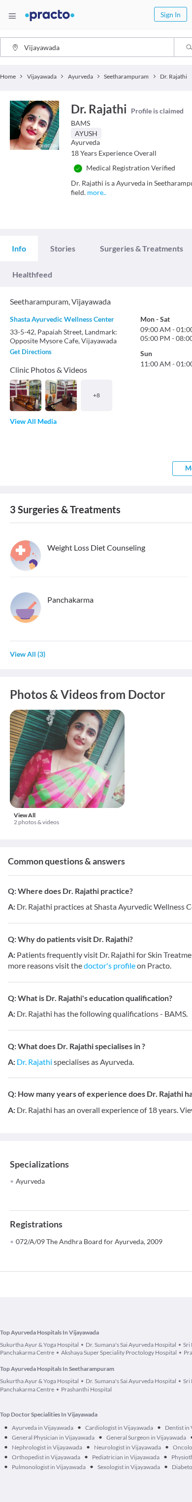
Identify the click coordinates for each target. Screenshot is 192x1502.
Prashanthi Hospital (86, 1389)
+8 (96, 395)
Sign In (170, 14)
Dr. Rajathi (34, 1061)
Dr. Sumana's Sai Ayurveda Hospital (131, 1344)
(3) (27, 654)
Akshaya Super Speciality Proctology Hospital (119, 1352)
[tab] (19, 248)
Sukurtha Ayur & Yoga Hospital (39, 1344)
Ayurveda (30, 1181)
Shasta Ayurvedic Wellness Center (62, 319)
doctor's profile (109, 965)
